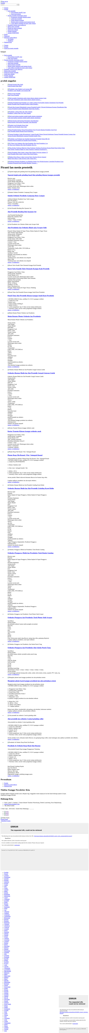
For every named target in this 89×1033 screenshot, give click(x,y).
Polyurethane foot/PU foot (18, 12)
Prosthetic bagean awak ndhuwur (17, 25)
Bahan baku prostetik (13, 26)
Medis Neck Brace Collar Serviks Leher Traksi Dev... (22, 158)
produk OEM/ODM (13, 33)
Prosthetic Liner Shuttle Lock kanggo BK (19, 90)
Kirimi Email (4, 819)
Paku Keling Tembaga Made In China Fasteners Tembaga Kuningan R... (28, 149)
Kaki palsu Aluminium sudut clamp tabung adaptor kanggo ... (24, 99)
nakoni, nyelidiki (12, 189)
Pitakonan (7, 36)
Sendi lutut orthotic (13, 29)
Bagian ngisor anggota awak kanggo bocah (23, 22)
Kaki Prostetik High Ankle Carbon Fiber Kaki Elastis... (23, 154)
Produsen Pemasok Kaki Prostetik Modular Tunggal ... (23, 163)
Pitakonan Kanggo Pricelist (8, 795)
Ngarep (6, 8)
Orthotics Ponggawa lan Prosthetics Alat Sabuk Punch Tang (29, 648)
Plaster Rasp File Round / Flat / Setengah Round (25, 455)
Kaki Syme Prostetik (13, 95)
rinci (18, 189)
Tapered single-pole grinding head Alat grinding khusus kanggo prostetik (34, 175)
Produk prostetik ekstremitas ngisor (17, 15)
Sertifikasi (10, 40)
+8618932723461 (6, 821)
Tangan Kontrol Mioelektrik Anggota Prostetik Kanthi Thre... (24, 136)
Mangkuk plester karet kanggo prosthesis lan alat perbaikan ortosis (32, 681)
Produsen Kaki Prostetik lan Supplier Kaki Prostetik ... (22, 140)
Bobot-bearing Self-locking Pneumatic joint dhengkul (22, 122)
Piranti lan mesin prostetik (15, 28)
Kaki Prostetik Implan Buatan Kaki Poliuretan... (21, 131)
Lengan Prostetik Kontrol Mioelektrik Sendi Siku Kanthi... (24, 108)
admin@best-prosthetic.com (11, 804)
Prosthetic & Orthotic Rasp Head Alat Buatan (24, 746)
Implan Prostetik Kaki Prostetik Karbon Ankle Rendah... (23, 104)
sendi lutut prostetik (16, 19)
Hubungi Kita (8, 42)
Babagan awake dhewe (10, 37)
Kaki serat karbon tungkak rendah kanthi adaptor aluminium (24, 118)
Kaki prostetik (11, 11)
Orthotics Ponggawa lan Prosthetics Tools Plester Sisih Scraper (30, 617)
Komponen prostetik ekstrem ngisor (21, 17)
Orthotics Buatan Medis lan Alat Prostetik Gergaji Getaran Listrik (31, 373)
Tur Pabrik (10, 39)
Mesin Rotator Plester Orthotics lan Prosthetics (24, 316)
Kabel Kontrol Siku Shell (15, 86)
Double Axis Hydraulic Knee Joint (17, 127)
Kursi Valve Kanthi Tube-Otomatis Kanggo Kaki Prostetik (28, 269)
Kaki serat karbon (16, 14)
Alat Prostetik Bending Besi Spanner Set (22, 212)
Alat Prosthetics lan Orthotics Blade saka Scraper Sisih (27, 228)
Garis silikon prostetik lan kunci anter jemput (23, 23)
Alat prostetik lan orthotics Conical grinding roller (25, 719)
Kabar (6, 34)
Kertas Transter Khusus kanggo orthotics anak (24, 431)
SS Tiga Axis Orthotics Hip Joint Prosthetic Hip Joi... (22, 145)
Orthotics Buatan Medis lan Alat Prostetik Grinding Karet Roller (31, 488)
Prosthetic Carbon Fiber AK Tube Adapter (19, 113)
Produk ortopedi (12, 31)
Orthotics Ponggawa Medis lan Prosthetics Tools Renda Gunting (30, 553)
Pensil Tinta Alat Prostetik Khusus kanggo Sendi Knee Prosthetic (31, 296)
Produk (6, 9)
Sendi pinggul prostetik (17, 20)
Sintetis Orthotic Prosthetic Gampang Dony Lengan (26, 196)
